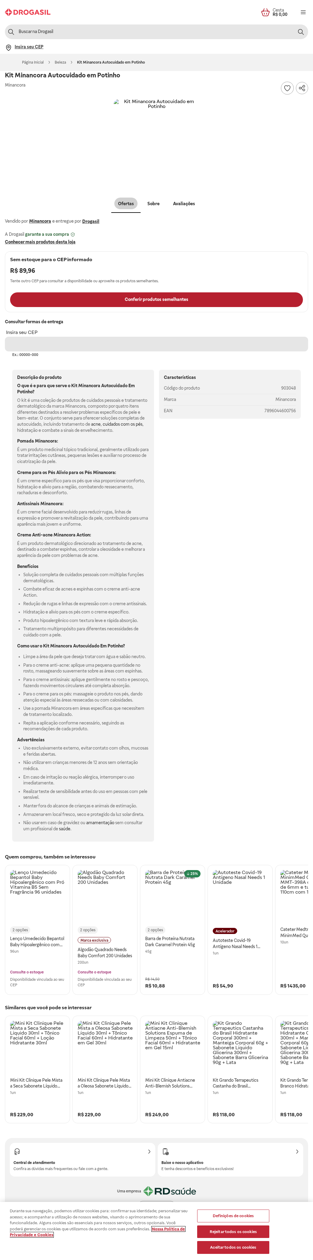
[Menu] (303, 12)
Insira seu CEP (22, 332)
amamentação (100, 822)
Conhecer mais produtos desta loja (40, 241)
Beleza (60, 62)
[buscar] (301, 32)
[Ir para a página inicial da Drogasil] (27, 12)
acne (96, 424)
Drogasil (90, 221)
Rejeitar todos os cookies (233, 1231)
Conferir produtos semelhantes (156, 299)
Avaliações (184, 203)
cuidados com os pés (122, 424)
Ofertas (126, 203)
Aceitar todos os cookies (233, 1247)
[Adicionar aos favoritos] (287, 88)
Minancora (40, 221)
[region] (156, 1231)
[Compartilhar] (302, 88)
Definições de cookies (233, 1216)
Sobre (153, 203)
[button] (156, 142)
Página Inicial (33, 62)
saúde (64, 828)
